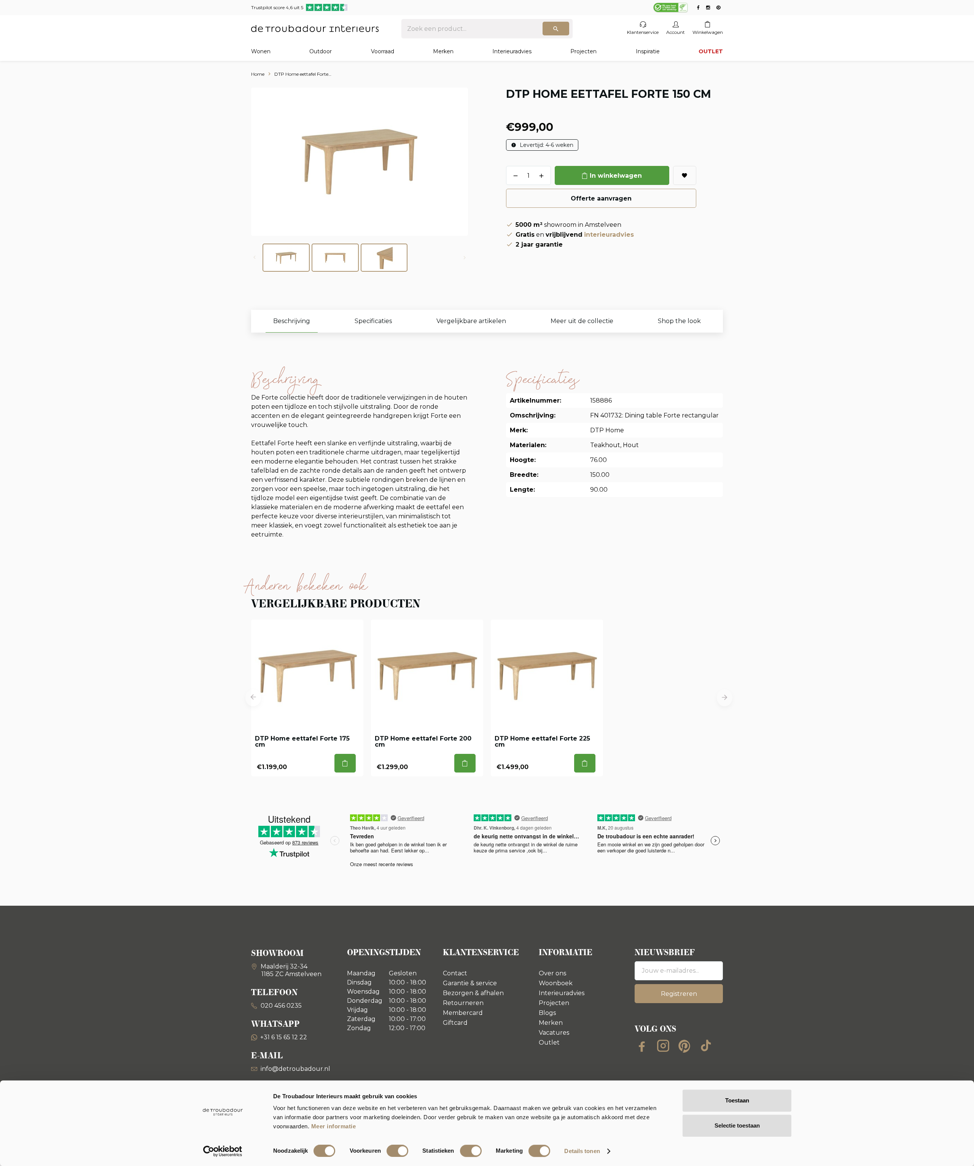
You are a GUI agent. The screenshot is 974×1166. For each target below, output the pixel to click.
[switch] (397, 1151)
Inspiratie (648, 51)
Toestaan (737, 1100)
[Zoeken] (556, 28)
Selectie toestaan (737, 1125)
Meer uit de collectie (582, 321)
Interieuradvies (512, 51)
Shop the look (679, 321)
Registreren (679, 993)
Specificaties (373, 321)
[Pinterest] (684, 1046)
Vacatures (554, 1032)
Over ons (552, 973)
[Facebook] (642, 1046)
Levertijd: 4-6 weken (545, 145)
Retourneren (463, 1003)
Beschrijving (291, 321)
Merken (443, 51)
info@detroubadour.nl (295, 1068)
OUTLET (711, 51)
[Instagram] (663, 1046)
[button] (253, 697)
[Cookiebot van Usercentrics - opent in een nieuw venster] (222, 1151)
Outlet (549, 1042)
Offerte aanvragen (601, 198)
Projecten (583, 51)
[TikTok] (706, 1046)
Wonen (261, 51)
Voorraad (382, 51)
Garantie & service (470, 983)
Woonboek (556, 983)
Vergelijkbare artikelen (471, 321)
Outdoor (320, 51)
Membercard (463, 1012)
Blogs (547, 1012)
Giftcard (455, 1022)
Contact (455, 973)
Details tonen (582, 1151)
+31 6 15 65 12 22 (283, 1037)
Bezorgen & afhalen (473, 993)
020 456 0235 (280, 1005)
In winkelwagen (616, 175)
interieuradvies (609, 234)
